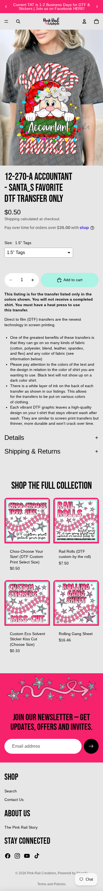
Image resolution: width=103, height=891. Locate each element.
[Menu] (6, 21)
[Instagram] (17, 856)
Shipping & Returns (32, 451)
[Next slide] (97, 7)
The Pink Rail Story (21, 827)
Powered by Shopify (73, 873)
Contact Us (14, 799)
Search (10, 791)
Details (14, 437)
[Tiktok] (37, 856)
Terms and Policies (51, 884)
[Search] (18, 21)
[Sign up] (91, 746)
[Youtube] (27, 856)
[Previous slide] (6, 7)
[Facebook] (7, 856)
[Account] (84, 21)
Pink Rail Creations (41, 873)
